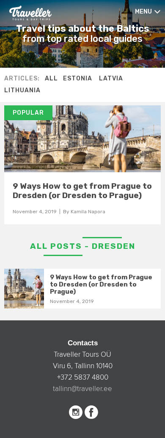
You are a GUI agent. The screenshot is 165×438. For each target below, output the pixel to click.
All (51, 78)
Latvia (111, 78)
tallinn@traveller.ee (82, 388)
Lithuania (22, 90)
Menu (143, 11)
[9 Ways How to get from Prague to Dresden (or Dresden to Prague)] (82, 138)
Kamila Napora (88, 212)
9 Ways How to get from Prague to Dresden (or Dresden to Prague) (82, 190)
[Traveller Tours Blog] (30, 12)
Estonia (77, 78)
